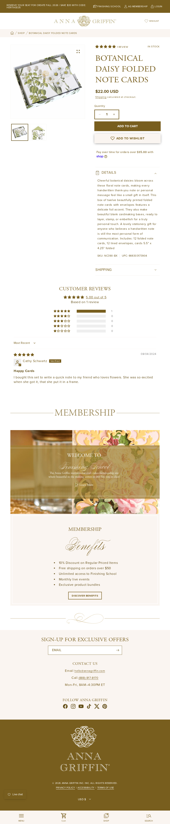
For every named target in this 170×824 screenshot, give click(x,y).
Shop (21, 33)
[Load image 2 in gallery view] (38, 132)
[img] (24, 355)
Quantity (99, 106)
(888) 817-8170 (88, 678)
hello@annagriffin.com (89, 671)
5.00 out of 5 (96, 297)
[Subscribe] (117, 650)
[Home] (12, 33)
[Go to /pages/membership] (85, 472)
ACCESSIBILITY (86, 787)
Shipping (101, 97)
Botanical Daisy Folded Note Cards (53, 33)
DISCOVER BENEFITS (85, 595)
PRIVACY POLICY (65, 787)
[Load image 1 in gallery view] (19, 132)
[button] (106, 47)
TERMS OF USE (105, 787)
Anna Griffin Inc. (73, 783)
